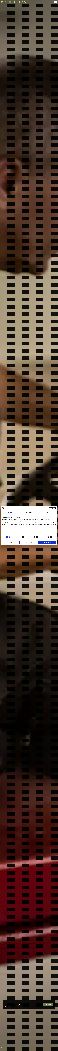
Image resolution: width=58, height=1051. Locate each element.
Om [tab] (48, 512)
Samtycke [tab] (10, 512)
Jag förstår (48, 1004)
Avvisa (10, 542)
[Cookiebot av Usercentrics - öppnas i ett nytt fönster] (50, 508)
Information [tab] (29, 512)
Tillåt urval (29, 542)
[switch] (22, 537)
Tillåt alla (47, 542)
